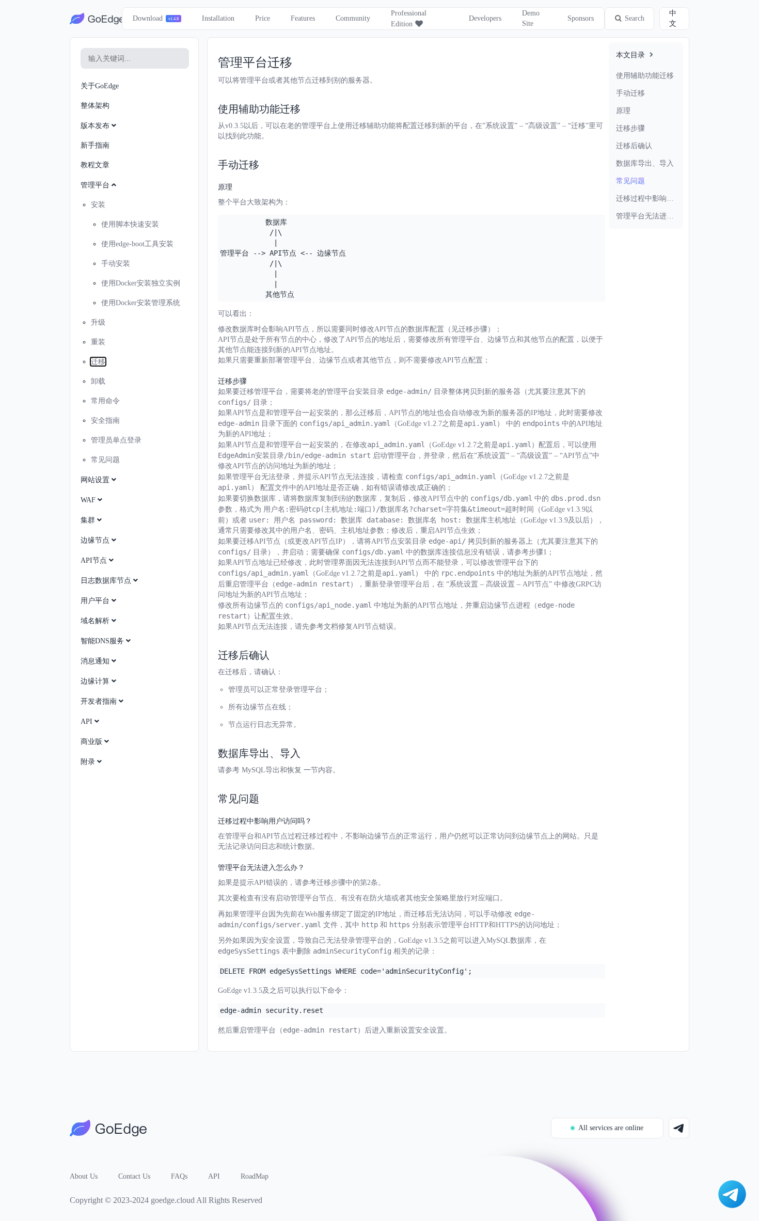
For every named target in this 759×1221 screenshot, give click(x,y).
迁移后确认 (634, 146)
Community (353, 18)
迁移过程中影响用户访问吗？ (646, 198)
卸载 (98, 381)
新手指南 (95, 145)
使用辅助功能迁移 (645, 76)
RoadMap (254, 1176)
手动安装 (115, 263)
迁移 (98, 362)
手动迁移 (630, 93)
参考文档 (323, 626)
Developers (485, 18)
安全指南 (105, 420)
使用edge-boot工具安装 (137, 244)
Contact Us (134, 1176)
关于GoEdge (100, 86)
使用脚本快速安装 (130, 224)
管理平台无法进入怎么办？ (646, 216)
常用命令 (105, 401)
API (214, 1176)
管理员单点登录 (116, 440)
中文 (672, 18)
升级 (98, 322)
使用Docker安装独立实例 (140, 283)
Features (303, 18)
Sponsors (580, 18)
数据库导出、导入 (645, 163)
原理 (623, 111)
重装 (98, 342)
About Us (84, 1176)
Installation (218, 18)
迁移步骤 (630, 128)
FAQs (179, 1176)
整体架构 (95, 105)
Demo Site (531, 18)
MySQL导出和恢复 (272, 770)
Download (148, 18)
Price (262, 18)
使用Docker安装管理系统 (140, 303)
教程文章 (95, 165)
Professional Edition (408, 18)
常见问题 (630, 181)
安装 (98, 205)
